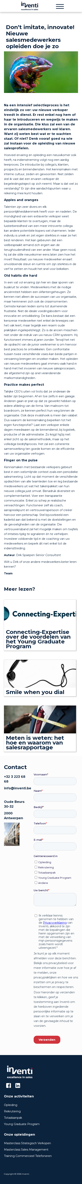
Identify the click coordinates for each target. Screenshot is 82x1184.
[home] (28, 6)
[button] (60, 6)
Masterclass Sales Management (26, 1149)
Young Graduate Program (22, 1124)
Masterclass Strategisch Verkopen (27, 1143)
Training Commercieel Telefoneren (28, 1156)
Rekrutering (12, 1111)
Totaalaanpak (13, 1118)
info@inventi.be (17, 788)
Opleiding (10, 1105)
